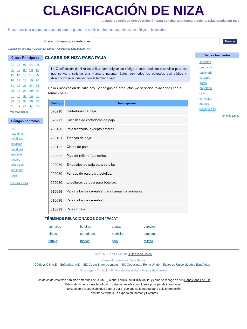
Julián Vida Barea (140, 254)
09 (31, 70)
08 (25, 70)
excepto (149, 234)
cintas (52, 234)
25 (37, 85)
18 (25, 80)
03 (25, 64)
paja (115, 241)
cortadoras (87, 234)
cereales (150, 226)
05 (37, 64)
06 (12, 70)
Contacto (103, 270)
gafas (203, 83)
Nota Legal (87, 270)
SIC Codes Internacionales (100, 264)
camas (116, 226)
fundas (84, 241)
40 (37, 101)
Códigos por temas (25, 121)
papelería (205, 88)
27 (18, 90)
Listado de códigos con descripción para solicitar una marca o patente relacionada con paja (170, 20)
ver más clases (19, 111)
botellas (85, 226)
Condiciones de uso (197, 280)
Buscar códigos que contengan (66, 41)
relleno (148, 241)
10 (37, 70)
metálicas (17, 149)
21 (12, 85)
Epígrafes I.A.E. (70, 264)
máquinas (17, 133)
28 (25, 90)
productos (17, 164)
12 (18, 75)
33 (25, 96)
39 (31, 101)
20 (37, 80)
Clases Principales (25, 57)
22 (18, 85)
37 (18, 101)
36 (12, 101)
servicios (16, 144)
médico (15, 159)
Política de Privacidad (125, 270)
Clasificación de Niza (123, 10)
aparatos (16, 154)
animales (54, 226)
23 (25, 85)
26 (12, 90)
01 (12, 64)
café (202, 93)
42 (18, 106)
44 (31, 106)
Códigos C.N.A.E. (45, 264)
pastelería (206, 72)
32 (18, 96)
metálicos (17, 138)
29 (31, 90)
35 (37, 96)
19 (31, 80)
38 (25, 101)
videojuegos (207, 109)
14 (31, 75)
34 (31, 96)
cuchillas (118, 234)
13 (24, 75)
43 (25, 106)
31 (12, 96)
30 (37, 90)
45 (37, 106)
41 (12, 106)
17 (18, 80)
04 (31, 64)
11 (12, 75)
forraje (52, 241)
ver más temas (19, 183)
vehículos (17, 170)
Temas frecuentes (217, 55)
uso (13, 128)
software (205, 77)
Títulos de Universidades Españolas (186, 264)
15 (37, 75)
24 (31, 85)
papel (14, 175)
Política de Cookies (154, 270)
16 (12, 80)
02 (18, 64)
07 (18, 70)
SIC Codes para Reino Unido (140, 264)
